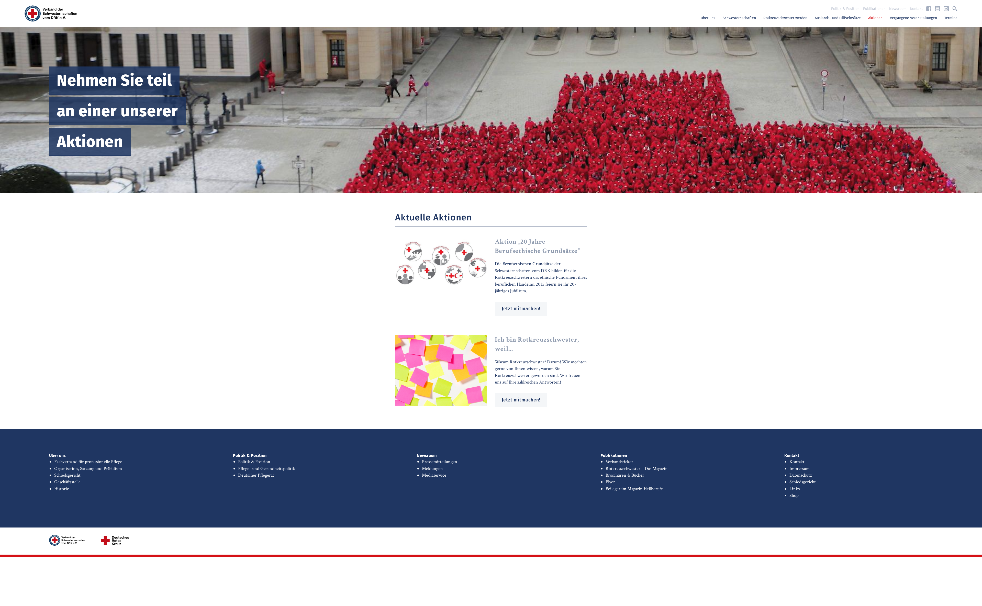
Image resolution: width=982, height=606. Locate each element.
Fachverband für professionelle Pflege (88, 462)
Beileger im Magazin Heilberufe (634, 489)
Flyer (610, 482)
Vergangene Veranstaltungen (913, 18)
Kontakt (916, 9)
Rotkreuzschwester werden (785, 18)
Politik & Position (845, 9)
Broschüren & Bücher (625, 475)
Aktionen (875, 18)
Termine (950, 18)
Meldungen (432, 469)
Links (794, 489)
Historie (61, 489)
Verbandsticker (619, 462)
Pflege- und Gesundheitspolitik (266, 469)
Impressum (799, 469)
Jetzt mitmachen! (521, 309)
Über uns (708, 18)
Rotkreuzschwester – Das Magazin (637, 469)
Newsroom (898, 9)
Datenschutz (800, 475)
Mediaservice (434, 475)
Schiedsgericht (67, 475)
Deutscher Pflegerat (256, 475)
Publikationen (874, 9)
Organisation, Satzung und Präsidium (88, 469)
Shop (794, 495)
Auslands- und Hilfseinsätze (838, 18)
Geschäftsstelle (67, 482)
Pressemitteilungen (439, 462)
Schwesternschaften (739, 18)
